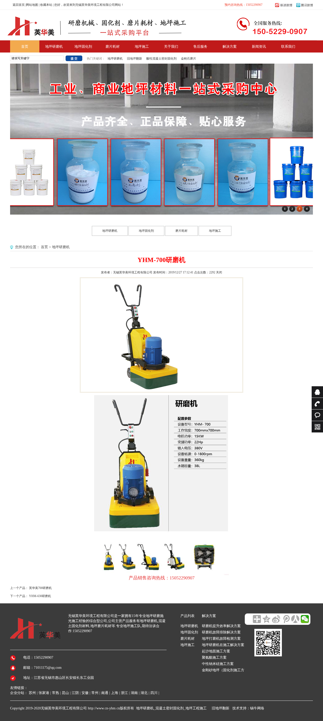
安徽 (85, 693)
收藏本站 (46, 5)
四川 (153, 693)
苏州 (32, 693)
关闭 (219, 272)
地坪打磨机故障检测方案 (221, 638)
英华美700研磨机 (40, 588)
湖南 (134, 693)
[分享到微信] (305, 619)
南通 (104, 693)
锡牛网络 (257, 708)
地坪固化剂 (146, 231)
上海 (114, 693)
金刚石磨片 (188, 58)
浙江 (124, 693)
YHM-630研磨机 (40, 596)
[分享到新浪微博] (276, 619)
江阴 (75, 693)
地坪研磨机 (115, 58)
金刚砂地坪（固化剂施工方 (223, 670)
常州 (94, 693)
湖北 (144, 693)
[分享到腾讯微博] (286, 619)
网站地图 (32, 5)
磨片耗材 (181, 231)
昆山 (65, 693)
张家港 (44, 693)
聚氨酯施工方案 (214, 657)
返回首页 (19, 5)
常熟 (55, 693)
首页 (44, 247)
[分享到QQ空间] (266, 619)
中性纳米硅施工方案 (218, 664)
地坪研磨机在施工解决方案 (223, 645)
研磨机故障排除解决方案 (221, 632)
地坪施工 (215, 231)
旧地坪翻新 (134, 58)
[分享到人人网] (295, 619)
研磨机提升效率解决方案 (221, 626)
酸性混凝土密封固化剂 (161, 58)
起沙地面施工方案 (216, 651)
